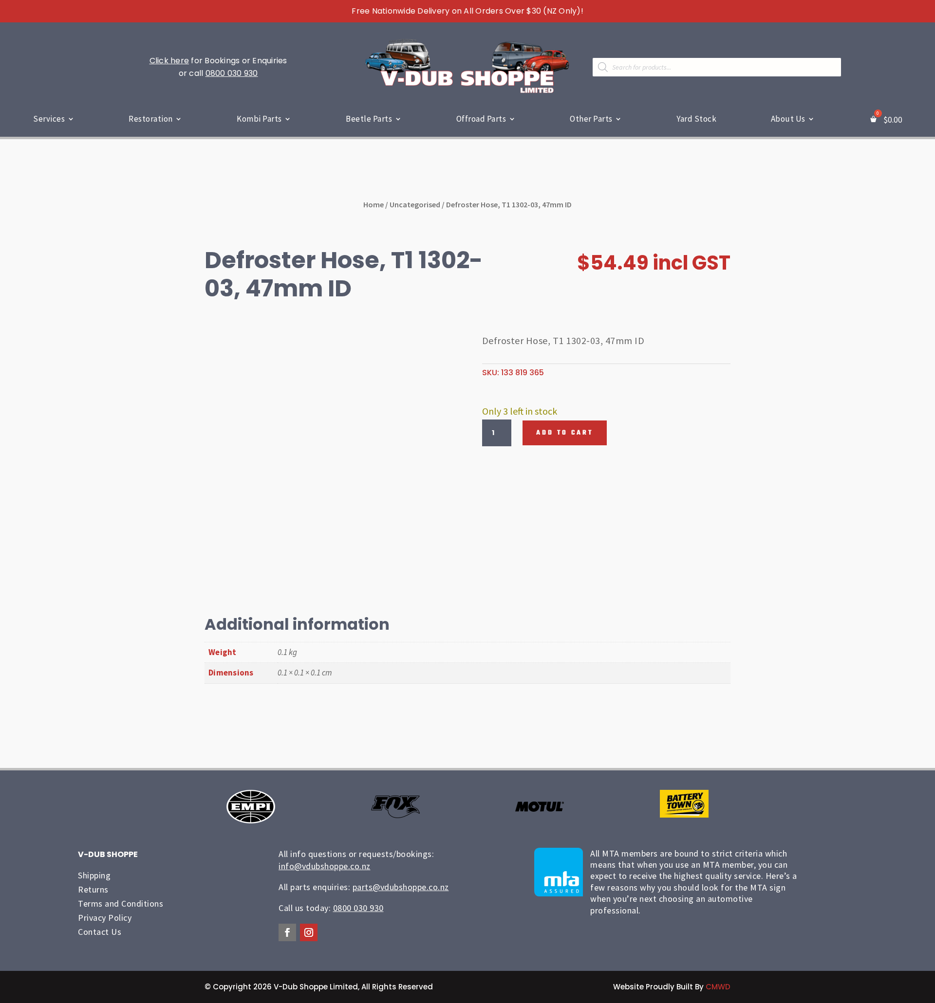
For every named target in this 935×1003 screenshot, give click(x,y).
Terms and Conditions (120, 903)
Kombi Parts (259, 118)
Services (49, 118)
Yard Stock (696, 118)
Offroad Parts (481, 118)
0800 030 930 (232, 73)
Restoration (151, 118)
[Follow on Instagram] (309, 932)
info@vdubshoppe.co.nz (325, 866)
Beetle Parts (369, 118)
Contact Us (99, 931)
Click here (169, 60)
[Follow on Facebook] (287, 932)
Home (373, 204)
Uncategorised (415, 204)
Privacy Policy (104, 917)
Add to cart (564, 433)
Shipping (94, 875)
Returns (93, 889)
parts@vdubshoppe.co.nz (401, 887)
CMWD (718, 987)
